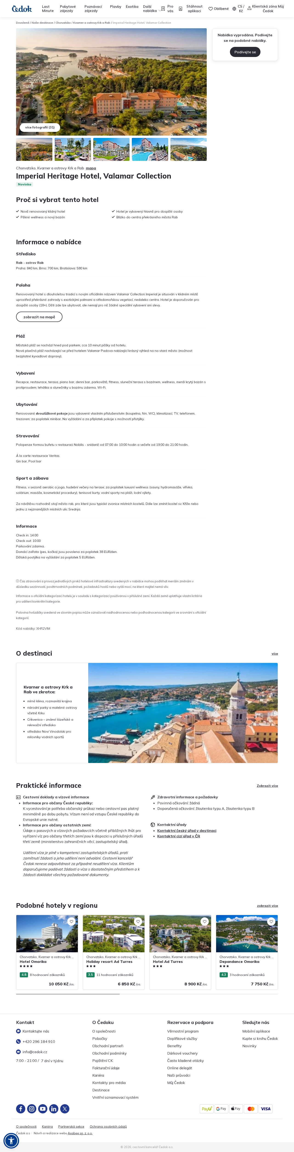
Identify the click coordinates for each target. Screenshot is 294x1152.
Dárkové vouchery (182, 1053)
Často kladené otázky (185, 1060)
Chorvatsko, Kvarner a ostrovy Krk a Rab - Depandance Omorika (246, 919)
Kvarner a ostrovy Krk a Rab (91, 22)
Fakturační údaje (106, 1068)
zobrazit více (267, 906)
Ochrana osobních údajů (108, 1127)
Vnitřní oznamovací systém (115, 1097)
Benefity (174, 1046)
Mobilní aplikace (256, 1031)
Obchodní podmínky (109, 1053)
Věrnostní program (183, 1031)
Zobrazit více (267, 786)
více (275, 653)
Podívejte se (245, 52)
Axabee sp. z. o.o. (80, 1133)
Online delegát (179, 1068)
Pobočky (99, 1038)
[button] (11, 1140)
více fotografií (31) (40, 127)
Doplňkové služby (182, 1038)
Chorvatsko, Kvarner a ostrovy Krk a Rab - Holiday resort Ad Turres (113, 919)
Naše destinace (42, 22)
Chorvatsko (63, 22)
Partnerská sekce (71, 1127)
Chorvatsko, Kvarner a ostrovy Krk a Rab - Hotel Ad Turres (180, 919)
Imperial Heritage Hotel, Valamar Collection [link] (142, 22)
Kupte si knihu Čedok (260, 1038)
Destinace (101, 1090)
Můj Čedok (176, 1082)
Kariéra (98, 1075)
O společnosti (104, 1031)
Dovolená (22, 22)
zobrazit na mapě (39, 317)
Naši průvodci (178, 1075)
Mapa (91, 168)
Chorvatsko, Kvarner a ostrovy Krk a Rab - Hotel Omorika (46, 919)
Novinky (249, 1046)
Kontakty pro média (109, 1082)
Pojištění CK (102, 1060)
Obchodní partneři (107, 1046)
